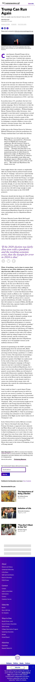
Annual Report (6, 637)
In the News (5, 572)
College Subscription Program (10, 629)
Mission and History (7, 567)
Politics (15, 663)
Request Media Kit (7, 648)
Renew (3, 607)
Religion (9, 663)
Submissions (5, 594)
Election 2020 (22, 24)
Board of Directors (7, 577)
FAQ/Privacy (5, 580)
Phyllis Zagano (23, 529)
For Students (5, 613)
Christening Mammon (20, 459)
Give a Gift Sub (6, 610)
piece (7, 129)
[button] (2, 28)
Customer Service (6, 599)
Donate (4, 634)
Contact (4, 588)
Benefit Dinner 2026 (7, 621)
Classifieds (5, 645)
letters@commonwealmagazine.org (24, 31)
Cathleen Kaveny (23, 496)
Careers (4, 596)
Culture (27, 663)
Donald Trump (5, 24)
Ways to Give (7, 618)
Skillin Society (5, 626)
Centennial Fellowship (8, 569)
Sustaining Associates (8, 632)
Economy (14, 24)
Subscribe (31, 3)
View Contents (27, 481)
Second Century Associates (9, 624)
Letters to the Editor (7, 591)
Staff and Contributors (8, 575)
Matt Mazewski (5, 19)
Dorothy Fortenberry (24, 511)
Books (21, 663)
